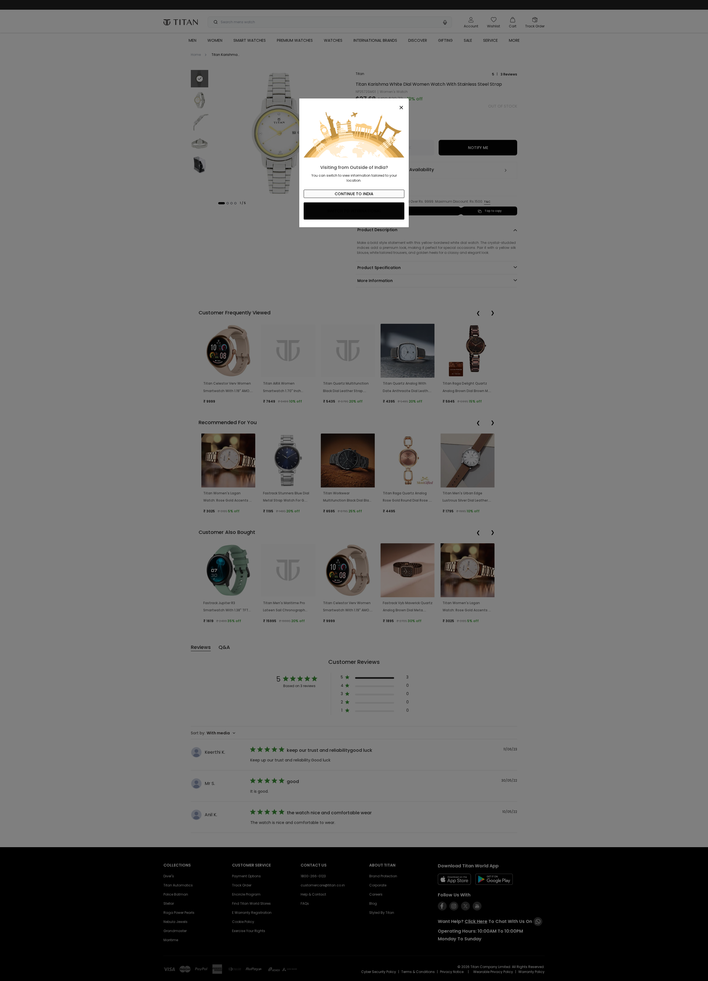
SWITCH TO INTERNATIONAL (354, 211)
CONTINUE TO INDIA (354, 194)
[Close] (354, 104)
